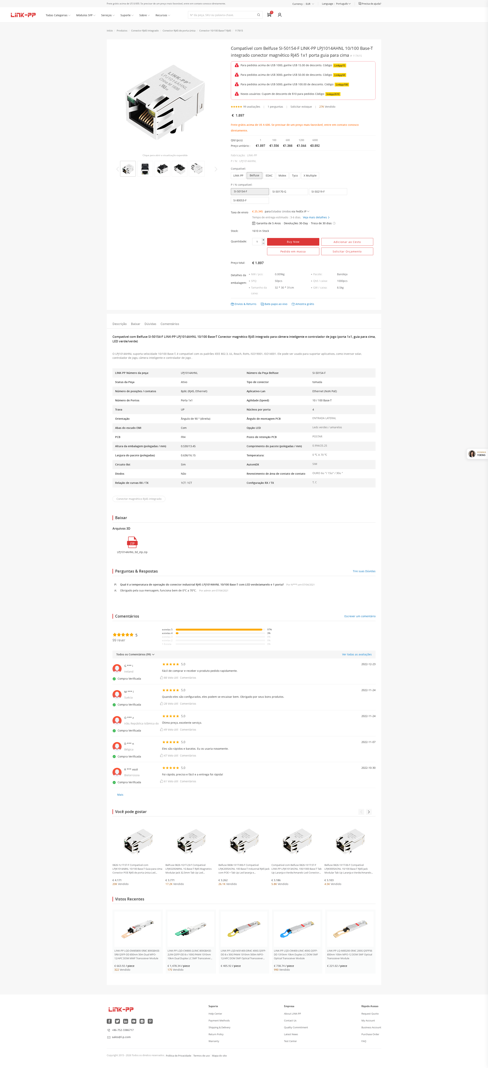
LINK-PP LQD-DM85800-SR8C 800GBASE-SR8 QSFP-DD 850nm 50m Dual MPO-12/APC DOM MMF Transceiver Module (137, 954)
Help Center (215, 1013)
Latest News (291, 1034)
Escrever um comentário (360, 616)
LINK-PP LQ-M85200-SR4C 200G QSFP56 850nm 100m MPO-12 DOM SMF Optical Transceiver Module (349, 954)
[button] (334, 223)
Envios (239, 304)
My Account (368, 1020)
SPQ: (254, 281)
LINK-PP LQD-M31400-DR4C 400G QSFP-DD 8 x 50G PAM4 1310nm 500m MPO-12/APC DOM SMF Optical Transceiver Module (243, 954)
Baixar (135, 324)
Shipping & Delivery (219, 1027)
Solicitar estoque (301, 106)
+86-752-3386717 (123, 1030)
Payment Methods (219, 1020)
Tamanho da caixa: (259, 290)
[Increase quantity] (263, 240)
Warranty (214, 1041)
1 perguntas (275, 106)
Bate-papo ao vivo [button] (276, 304)
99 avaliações (251, 106)
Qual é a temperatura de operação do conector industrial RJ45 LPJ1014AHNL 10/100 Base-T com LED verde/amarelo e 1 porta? (202, 584)
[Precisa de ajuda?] (360, 3)
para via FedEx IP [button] (285, 211)
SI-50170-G (279, 191)
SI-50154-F (240, 191)
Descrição (119, 324)
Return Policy (216, 1034)
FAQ (363, 1041)
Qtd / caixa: (320, 281)
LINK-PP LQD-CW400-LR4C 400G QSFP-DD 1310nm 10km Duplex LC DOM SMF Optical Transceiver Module (296, 954)
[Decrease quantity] (263, 243)
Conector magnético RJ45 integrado (138, 499)
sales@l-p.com (121, 1037)
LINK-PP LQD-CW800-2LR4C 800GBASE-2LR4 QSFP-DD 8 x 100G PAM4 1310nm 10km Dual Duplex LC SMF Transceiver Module (190, 954)
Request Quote (370, 1013)
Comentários (170, 324)
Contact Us (290, 1020)
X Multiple (310, 175)
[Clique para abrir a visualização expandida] (165, 99)
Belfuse (254, 175)
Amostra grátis (304, 304)
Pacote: (317, 274)
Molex (282, 175)
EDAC (269, 175)
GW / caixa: (320, 287)
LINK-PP (238, 175)
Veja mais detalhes (315, 217)
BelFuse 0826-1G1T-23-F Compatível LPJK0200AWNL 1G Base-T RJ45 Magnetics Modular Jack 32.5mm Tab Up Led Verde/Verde (188, 868)
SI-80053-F (239, 200)
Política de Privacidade (178, 1055)
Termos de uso (201, 1055)
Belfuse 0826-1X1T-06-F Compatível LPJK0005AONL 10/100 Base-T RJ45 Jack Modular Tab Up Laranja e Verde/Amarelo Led (347, 868)
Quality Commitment (296, 1027)
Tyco (295, 175)
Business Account (371, 1027)
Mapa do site (219, 1055)
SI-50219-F (318, 191)
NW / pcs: (257, 274)
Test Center (290, 1041)
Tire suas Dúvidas (364, 571)
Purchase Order (370, 1034)
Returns (251, 304)
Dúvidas (150, 324)
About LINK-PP (292, 1013)
